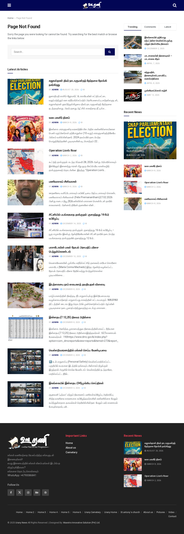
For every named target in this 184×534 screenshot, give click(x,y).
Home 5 (65, 512)
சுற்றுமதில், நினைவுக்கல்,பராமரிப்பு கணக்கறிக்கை (155, 75)
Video (171, 512)
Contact (172, 516)
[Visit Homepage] (92, 5)
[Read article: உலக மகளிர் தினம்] (25, 128)
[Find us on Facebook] (11, 492)
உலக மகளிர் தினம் (59, 117)
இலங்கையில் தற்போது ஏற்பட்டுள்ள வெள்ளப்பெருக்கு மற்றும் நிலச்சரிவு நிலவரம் (158, 40)
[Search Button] (174, 5)
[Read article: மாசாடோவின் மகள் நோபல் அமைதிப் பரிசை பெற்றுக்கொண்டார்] (25, 258)
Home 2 (30, 512)
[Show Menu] (9, 5)
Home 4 (53, 512)
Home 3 (42, 512)
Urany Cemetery (92, 512)
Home (10, 18)
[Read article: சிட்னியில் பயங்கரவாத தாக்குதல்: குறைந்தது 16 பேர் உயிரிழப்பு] (25, 225)
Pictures (161, 512)
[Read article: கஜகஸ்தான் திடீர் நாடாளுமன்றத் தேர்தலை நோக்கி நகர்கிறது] (25, 91)
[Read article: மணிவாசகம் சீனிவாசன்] (25, 192)
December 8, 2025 (71, 289)
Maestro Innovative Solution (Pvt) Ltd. (81, 522)
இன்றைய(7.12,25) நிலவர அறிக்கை (70, 317)
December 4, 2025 (71, 355)
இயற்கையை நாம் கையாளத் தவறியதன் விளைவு (77, 284)
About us (71, 447)
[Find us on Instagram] (28, 492)
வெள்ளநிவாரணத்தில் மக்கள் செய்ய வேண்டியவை (78, 350)
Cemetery (71, 452)
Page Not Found (24, 18)
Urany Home (110, 512)
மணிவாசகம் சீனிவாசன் (63, 181)
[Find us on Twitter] (19, 492)
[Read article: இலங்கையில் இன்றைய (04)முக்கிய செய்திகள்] (25, 394)
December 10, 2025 (71, 256)
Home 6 (77, 512)
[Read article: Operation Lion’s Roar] (25, 161)
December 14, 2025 (71, 223)
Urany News (21, 522)
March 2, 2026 (69, 155)
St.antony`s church (130, 512)
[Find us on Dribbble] (45, 492)
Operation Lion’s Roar (63, 150)
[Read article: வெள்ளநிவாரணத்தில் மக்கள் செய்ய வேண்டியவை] (25, 361)
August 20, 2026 (70, 89)
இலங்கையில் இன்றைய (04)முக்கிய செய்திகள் (76, 383)
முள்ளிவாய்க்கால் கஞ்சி (155, 90)
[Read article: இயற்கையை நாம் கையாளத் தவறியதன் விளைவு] (25, 295)
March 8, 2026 (69, 122)
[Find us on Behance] (36, 492)
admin (55, 89)
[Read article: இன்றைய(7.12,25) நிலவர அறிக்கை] (25, 328)
